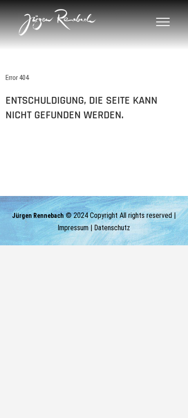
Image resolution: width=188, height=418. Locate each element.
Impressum (73, 227)
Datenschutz (112, 227)
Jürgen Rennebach (38, 215)
